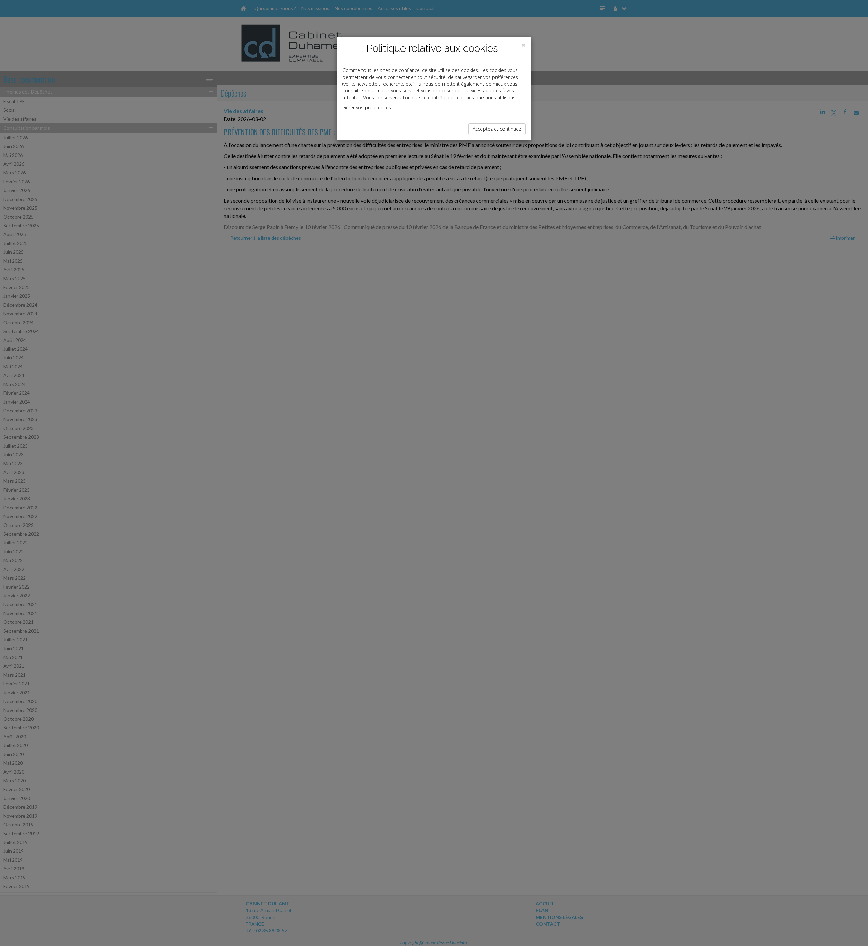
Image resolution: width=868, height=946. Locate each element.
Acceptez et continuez (497, 129)
